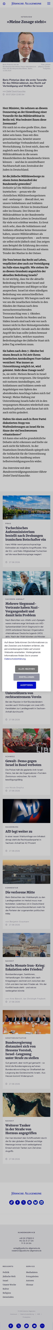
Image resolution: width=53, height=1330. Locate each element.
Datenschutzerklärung (15, 658)
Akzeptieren (26, 685)
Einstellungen (26, 677)
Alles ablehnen (26, 669)
